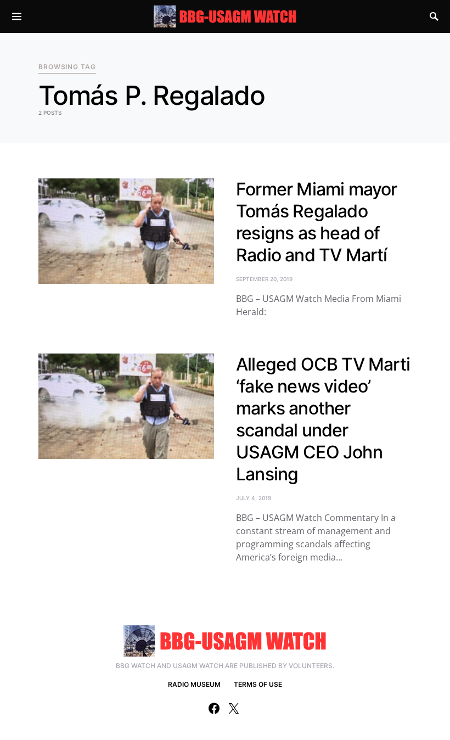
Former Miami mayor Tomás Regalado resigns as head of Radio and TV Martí (316, 222)
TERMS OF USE (258, 684)
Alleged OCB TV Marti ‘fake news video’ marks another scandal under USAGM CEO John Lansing (323, 419)
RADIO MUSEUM (194, 684)
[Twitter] (233, 708)
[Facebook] (214, 708)
